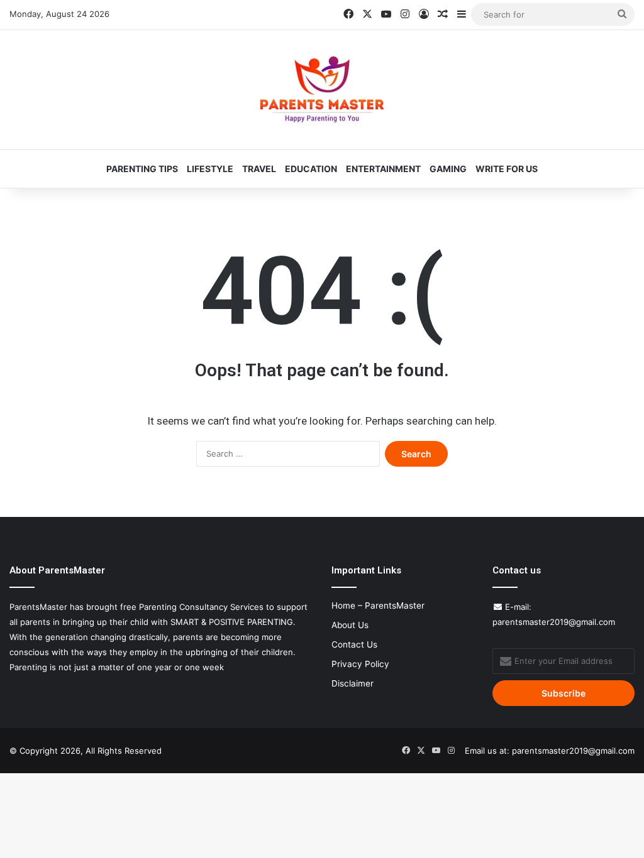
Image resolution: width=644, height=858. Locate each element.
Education (311, 168)
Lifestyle (210, 168)
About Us (350, 625)
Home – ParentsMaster (378, 605)
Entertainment (383, 168)
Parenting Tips (142, 168)
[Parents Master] (322, 90)
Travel (259, 168)
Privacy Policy (360, 664)
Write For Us (506, 168)
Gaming (448, 168)
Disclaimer (352, 683)
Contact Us (354, 644)
